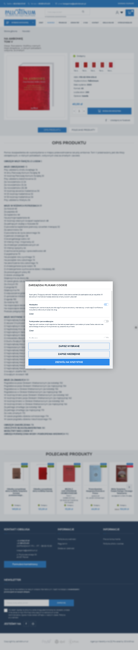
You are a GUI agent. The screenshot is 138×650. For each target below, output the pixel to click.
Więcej (31, 313)
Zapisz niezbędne (69, 354)
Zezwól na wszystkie (69, 362)
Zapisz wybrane (69, 346)
